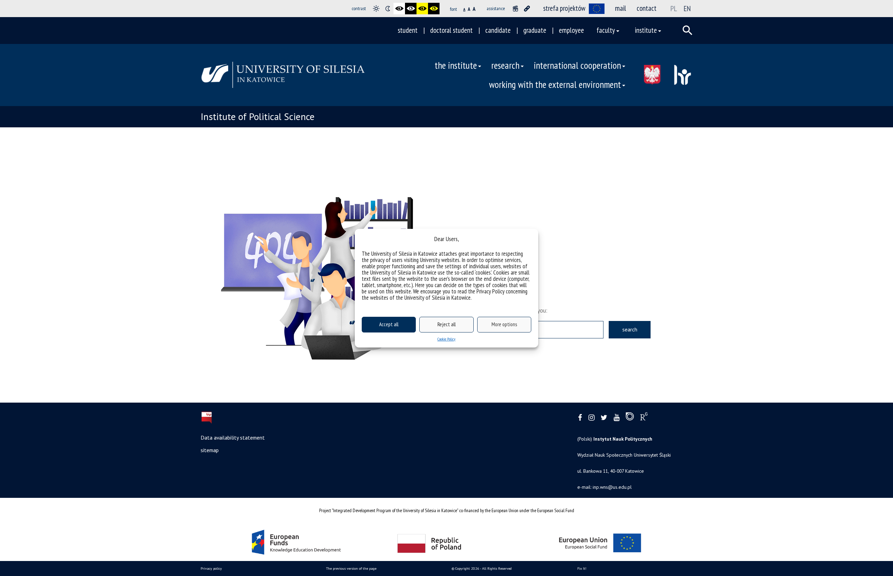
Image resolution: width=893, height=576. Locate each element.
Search (629, 329)
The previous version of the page (351, 568)
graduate (534, 30)
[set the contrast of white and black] (411, 8)
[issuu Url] (630, 418)
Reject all (446, 324)
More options (504, 324)
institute (646, 30)
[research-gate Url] (643, 418)
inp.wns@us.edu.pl (612, 487)
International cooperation (577, 65)
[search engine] (687, 30)
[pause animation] (515, 8)
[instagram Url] (591, 417)
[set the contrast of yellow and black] (434, 8)
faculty (605, 30)
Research (505, 65)
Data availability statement (233, 437)
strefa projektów (564, 8)
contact (646, 8)
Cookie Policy (446, 339)
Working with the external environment (555, 84)
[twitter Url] (604, 417)
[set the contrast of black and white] (399, 8)
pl (673, 8)
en (687, 8)
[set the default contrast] (376, 8)
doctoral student (451, 30)
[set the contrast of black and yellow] (422, 8)
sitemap (210, 450)
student (408, 30)
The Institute (456, 65)
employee (571, 30)
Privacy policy (211, 568)
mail (620, 8)
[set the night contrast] (387, 8)
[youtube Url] (617, 417)
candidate (498, 30)
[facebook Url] (580, 417)
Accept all (388, 324)
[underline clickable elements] (527, 8)
